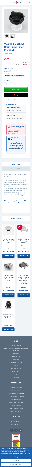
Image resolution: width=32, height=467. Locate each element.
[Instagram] (20, 430)
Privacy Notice (16, 368)
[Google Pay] (16, 95)
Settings (16, 457)
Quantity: (7, 80)
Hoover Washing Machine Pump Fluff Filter (8, 316)
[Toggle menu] (2, 2)
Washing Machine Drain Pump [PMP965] (23, 241)
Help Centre (16, 371)
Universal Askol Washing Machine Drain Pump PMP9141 (8, 278)
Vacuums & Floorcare (16, 402)
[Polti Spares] (16, 437)
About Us (16, 359)
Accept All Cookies (16, 464)
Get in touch (17, 421)
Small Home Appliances (16, 393)
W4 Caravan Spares (16, 408)
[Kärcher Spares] (16, 444)
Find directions (15, 424)
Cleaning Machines (16, 387)
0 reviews (17, 63)
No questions (26, 63)
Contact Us (16, 356)
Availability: (14, 74)
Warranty (16, 353)
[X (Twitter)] (16, 430)
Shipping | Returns (16, 362)
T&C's (16, 365)
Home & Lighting (16, 399)
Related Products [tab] (16, 218)
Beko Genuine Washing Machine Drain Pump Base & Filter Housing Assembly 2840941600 (23, 279)
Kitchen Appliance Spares (16, 396)
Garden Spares (16, 405)
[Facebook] (12, 430)
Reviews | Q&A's (16, 169)
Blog (16, 374)
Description (16, 164)
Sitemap (16, 377)
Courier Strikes (16, 346)
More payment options (11, 99)
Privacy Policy (26, 453)
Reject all (16, 460)
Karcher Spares (16, 390)
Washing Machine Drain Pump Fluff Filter (8, 241)
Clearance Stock (16, 411)
